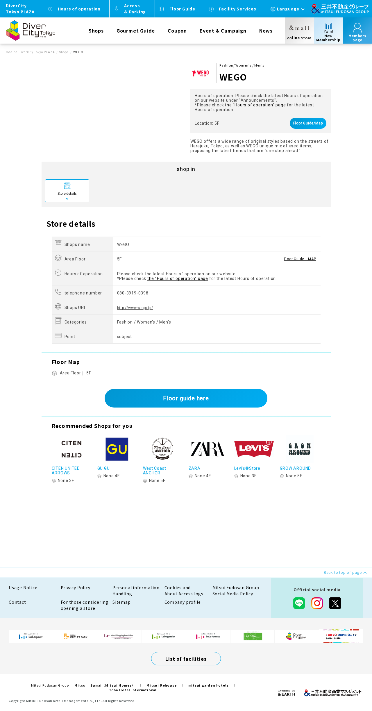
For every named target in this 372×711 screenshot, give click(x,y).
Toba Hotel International (133, 689)
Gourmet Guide (136, 30)
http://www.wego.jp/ (135, 308)
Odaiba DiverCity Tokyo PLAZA (30, 52)
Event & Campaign (223, 30)
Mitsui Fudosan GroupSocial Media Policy (235, 590)
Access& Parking (135, 9)
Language (288, 9)
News (266, 30)
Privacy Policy (75, 587)
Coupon (177, 30)
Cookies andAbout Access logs (184, 590)
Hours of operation (79, 9)
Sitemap (121, 602)
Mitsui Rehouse (161, 685)
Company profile (182, 602)
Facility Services (237, 9)
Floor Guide (182, 9)
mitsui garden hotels (208, 685)
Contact (17, 602)
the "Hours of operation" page (255, 105)
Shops (96, 30)
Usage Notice (23, 587)
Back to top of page (349, 688)
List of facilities (185, 658)
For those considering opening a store (85, 605)
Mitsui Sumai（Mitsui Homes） (104, 685)
